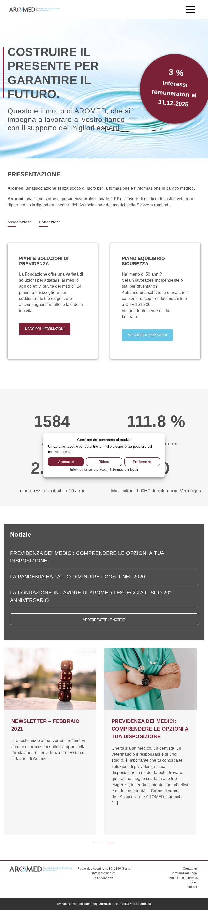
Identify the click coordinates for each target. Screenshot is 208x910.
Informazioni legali (185, 873)
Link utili (192, 887)
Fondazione (50, 222)
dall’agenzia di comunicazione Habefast (122, 904)
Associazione (20, 222)
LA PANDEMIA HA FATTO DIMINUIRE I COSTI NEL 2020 (77, 576)
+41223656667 (104, 878)
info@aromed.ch (104, 873)
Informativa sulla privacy (89, 469)
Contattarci (191, 868)
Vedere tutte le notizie (104, 620)
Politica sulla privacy (183, 878)
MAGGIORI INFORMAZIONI (44, 329)
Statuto (193, 882)
